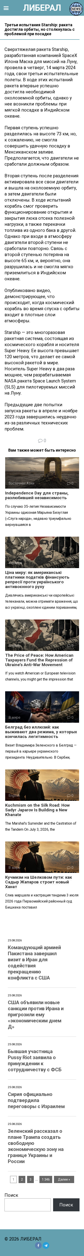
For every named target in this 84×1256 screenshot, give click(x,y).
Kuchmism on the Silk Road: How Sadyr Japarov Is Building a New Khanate (37, 810)
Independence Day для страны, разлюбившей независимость (37, 495)
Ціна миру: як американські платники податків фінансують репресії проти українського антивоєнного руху (37, 579)
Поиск (11, 1195)
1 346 (46, 1179)
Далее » (64, 1179)
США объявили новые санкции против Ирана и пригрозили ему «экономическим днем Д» (36, 1015)
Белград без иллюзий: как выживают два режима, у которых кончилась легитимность (41, 732)
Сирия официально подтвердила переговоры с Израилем (36, 1100)
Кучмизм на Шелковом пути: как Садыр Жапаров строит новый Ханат (38, 882)
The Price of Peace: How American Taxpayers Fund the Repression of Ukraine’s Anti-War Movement (39, 660)
